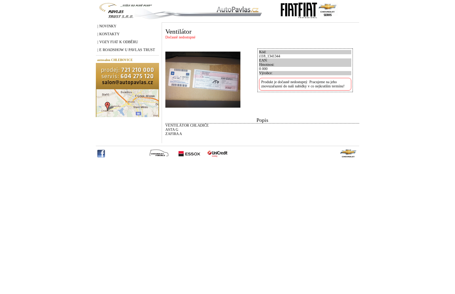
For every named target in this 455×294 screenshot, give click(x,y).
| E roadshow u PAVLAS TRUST (126, 50)
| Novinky (106, 26)
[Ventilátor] (202, 116)
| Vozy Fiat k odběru (117, 42)
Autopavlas (179, 14)
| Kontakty (108, 34)
